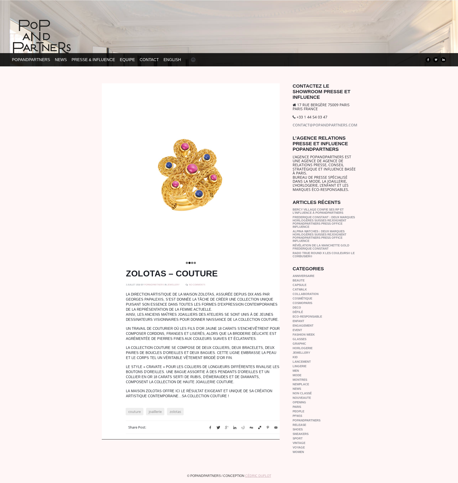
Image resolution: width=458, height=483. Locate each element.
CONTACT (149, 59)
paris (297, 406)
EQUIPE (127, 59)
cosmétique (302, 298)
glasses (299, 339)
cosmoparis (302, 303)
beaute (299, 280)
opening (299, 402)
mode (297, 375)
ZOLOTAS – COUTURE (172, 276)
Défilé (298, 312)
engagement (303, 325)
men (296, 370)
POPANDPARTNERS (154, 288)
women (298, 452)
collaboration (306, 294)
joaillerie (155, 414)
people (298, 411)
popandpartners (306, 420)
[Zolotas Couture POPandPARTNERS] (191, 172)
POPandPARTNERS (31, 59)
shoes (298, 429)
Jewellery (173, 288)
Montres (300, 379)
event (297, 330)
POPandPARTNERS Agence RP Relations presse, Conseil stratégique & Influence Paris (51, 45)
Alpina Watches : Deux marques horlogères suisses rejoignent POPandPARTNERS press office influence (319, 236)
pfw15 (297, 415)
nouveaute (302, 397)
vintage (299, 442)
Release (299, 424)
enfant (298, 321)
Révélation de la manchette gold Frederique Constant (321, 247)
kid (295, 357)
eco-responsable (307, 316)
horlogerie (302, 348)
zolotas (175, 414)
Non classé (302, 393)
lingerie (299, 366)
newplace (301, 384)
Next (285, 171)
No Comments (197, 288)
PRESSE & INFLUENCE (93, 59)
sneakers (301, 433)
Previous (96, 171)
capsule (299, 285)
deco (297, 307)
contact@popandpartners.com (325, 124)
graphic (299, 343)
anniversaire (303, 275)
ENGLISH (172, 59)
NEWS (61, 59)
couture (134, 414)
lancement (302, 361)
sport (298, 438)
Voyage (299, 447)
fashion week (304, 334)
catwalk (300, 289)
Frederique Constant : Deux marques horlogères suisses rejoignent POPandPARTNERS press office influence (324, 222)
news (297, 388)
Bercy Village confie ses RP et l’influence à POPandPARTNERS (318, 211)
